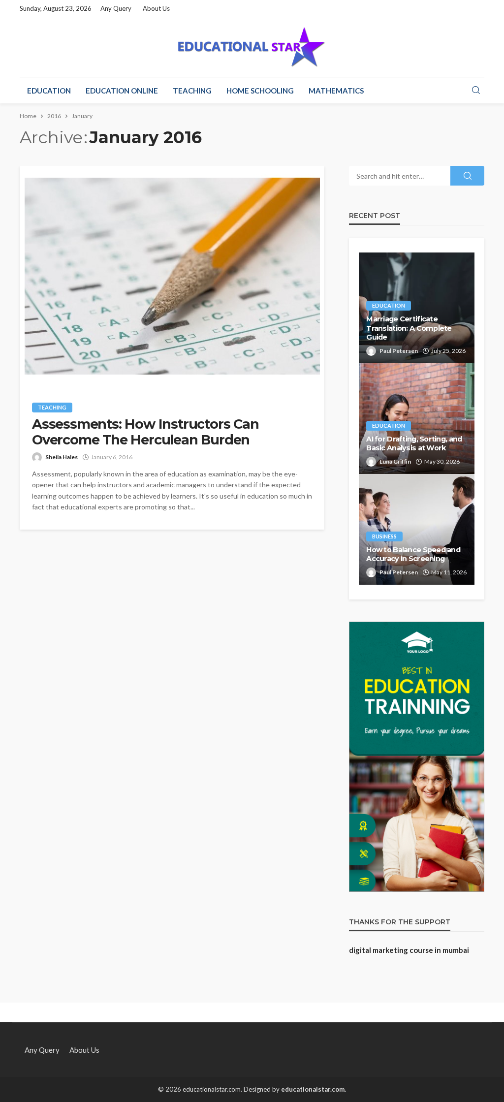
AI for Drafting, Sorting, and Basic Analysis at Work (414, 444)
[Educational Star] (252, 47)
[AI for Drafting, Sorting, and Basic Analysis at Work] (416, 418)
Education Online (122, 90)
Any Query (115, 8)
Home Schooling (260, 90)
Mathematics (336, 90)
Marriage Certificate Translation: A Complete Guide (408, 328)
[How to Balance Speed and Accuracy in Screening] (416, 529)
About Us (156, 8)
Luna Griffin (395, 461)
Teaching (192, 90)
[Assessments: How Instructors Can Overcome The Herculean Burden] (172, 276)
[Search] (476, 90)
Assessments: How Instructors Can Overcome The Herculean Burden (145, 432)
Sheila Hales (61, 457)
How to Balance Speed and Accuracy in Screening (413, 554)
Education (49, 90)
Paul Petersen (398, 350)
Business (384, 536)
